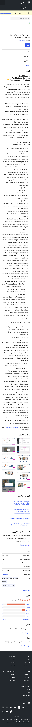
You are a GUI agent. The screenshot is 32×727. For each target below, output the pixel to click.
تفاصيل (26, 52)
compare (15, 578)
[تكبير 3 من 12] (28, 457)
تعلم (29, 671)
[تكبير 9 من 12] (13, 456)
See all (4, 620)
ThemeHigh (22, 40)
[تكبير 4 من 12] (28, 466)
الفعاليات (12, 674)
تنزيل (28, 45)
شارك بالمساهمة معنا (9, 671)
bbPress (27, 692)
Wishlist (4, 581)
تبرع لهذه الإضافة (25, 646)
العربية (24, 703)
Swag (12, 680)
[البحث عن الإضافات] (12, 18)
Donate (12, 677)
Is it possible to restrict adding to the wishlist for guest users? (20, 524)
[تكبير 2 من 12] (28, 448)
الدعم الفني (27, 674)
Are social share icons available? (20, 518)
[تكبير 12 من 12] (13, 481)
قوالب (13, 659)
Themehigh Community (12, 427)
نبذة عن (28, 656)
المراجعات (26, 56)
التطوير (26, 61)
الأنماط (13, 665)
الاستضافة (27, 662)
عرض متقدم (26, 590)
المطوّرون (27, 677)
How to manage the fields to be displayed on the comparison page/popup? (22, 511)
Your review (26, 620)
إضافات (13, 662)
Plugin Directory (25, 8)
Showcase (12, 656)
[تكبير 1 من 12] (28, 440)
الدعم (27, 65)
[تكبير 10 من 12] (13, 464)
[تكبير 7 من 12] (13, 440)
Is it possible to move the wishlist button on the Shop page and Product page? (21, 503)
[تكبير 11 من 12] (13, 472)
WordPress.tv (25, 680)
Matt (28, 689)
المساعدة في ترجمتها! (6, 13)
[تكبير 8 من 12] (13, 448)
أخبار (29, 659)
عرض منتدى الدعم (25, 633)
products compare (7, 578)
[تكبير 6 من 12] (28, 484)
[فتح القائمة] (2, 2)
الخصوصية (27, 665)
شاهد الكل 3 (5, 574)
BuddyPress (26, 695)
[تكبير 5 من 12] (28, 474)
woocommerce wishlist (8, 585)
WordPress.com (24, 686)
